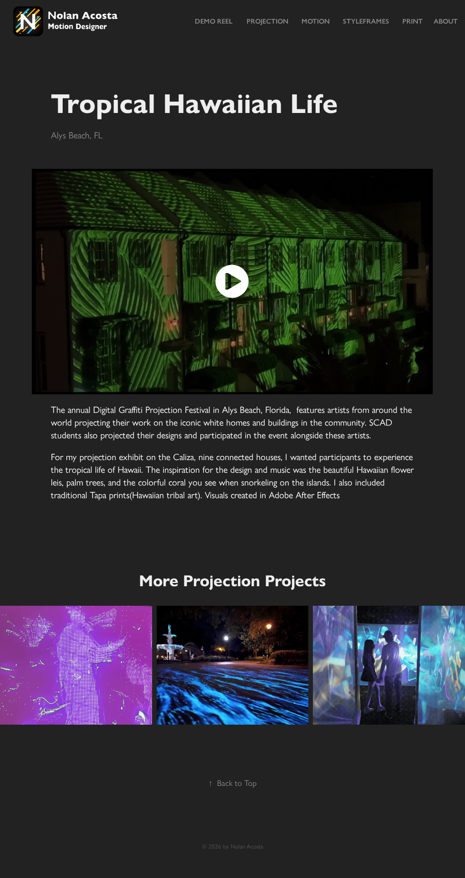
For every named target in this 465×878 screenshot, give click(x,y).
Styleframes (366, 21)
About (446, 21)
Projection (267, 21)
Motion (316, 21)
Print (412, 21)
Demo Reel (213, 21)
